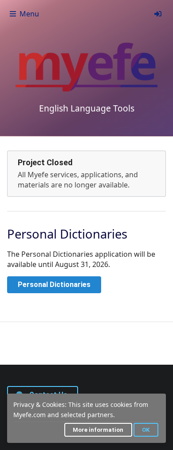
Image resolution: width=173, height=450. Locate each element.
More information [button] (98, 429)
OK (145, 429)
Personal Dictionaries (54, 284)
